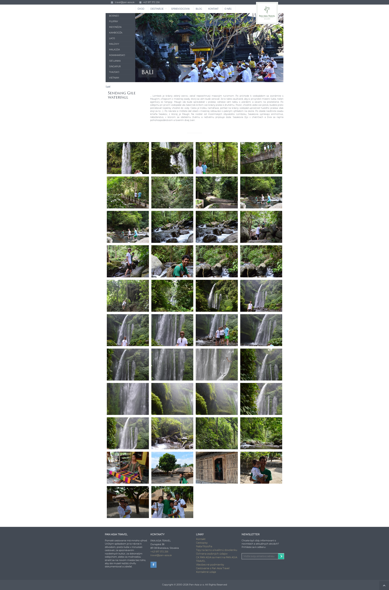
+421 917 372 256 (151, 2)
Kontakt (200, 539)
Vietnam (114, 77)
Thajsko (114, 72)
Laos (112, 38)
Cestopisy (202, 542)
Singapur (115, 66)
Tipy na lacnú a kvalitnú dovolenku (216, 550)
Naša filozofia (204, 546)
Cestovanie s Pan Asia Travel (212, 568)
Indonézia (115, 27)
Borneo (114, 15)
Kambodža (115, 32)
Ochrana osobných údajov (211, 553)
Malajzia (114, 49)
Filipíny (113, 21)
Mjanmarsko (117, 55)
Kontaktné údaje (206, 572)
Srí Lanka (115, 60)
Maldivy (114, 44)
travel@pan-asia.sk (124, 2)
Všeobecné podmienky (210, 564)
